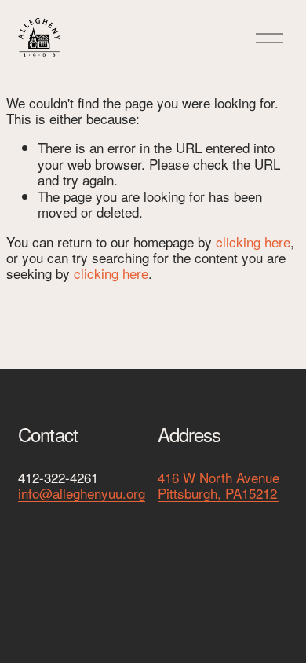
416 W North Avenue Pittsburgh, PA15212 (218, 486)
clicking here (253, 241)
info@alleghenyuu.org (81, 493)
